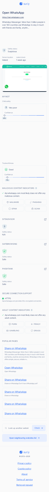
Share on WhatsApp (15, 348)
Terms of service (24, 479)
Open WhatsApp (13, 367)
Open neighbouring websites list (23, 438)
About (24, 474)
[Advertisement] (24, 37)
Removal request (24, 485)
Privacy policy (24, 463)
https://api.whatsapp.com (13, 17)
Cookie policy (24, 468)
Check (37, 428)
